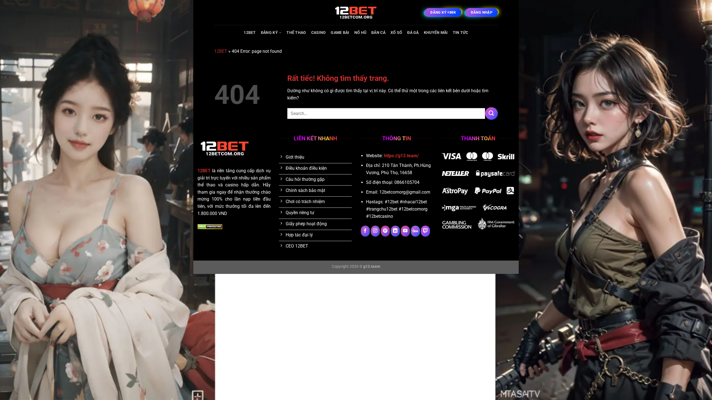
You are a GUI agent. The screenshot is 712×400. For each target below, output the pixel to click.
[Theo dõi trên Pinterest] (385, 231)
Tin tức (460, 32)
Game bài (340, 32)
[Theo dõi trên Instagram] (375, 231)
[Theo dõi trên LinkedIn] (395, 231)
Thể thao (296, 32)
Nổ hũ (360, 32)
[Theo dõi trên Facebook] (365, 231)
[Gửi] (491, 113)
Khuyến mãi (436, 32)
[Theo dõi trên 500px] (415, 231)
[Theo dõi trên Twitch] (425, 231)
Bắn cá (378, 32)
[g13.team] (356, 12)
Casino (318, 32)
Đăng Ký (269, 32)
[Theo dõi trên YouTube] (405, 231)
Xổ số (396, 32)
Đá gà (413, 32)
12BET (250, 32)
